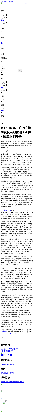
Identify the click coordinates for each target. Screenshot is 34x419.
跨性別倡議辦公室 (7, 351)
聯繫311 (17, 382)
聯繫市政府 (4, 382)
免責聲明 (11, 373)
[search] (20, 70)
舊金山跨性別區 (6, 210)
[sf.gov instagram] (4, 355)
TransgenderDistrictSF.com (10, 334)
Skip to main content (7, 1)
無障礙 (22, 382)
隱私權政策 (4, 373)
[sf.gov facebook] (2, 355)
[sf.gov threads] (6, 355)
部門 (5, 364)
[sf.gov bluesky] (11, 355)
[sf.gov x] (9, 355)
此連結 (4, 332)
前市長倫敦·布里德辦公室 (9, 349)
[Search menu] (17, 65)
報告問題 (11, 382)
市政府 (12, 364)
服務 (2, 364)
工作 (2, 20)
